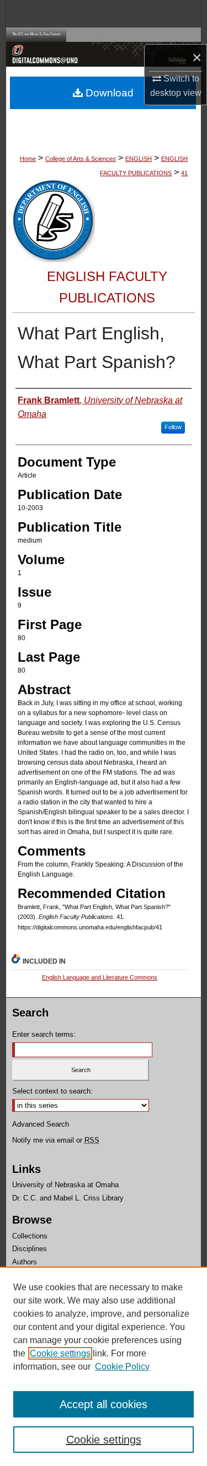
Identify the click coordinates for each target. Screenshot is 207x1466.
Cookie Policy (122, 1366)
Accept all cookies (103, 1404)
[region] (103, 1366)
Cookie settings (60, 1353)
